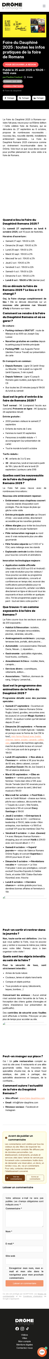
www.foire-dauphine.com (32, 1098)
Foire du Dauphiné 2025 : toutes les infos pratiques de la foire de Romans (24, 49)
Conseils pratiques (13, 86)
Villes (24, 1338)
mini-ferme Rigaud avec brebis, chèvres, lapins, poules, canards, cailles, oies (24, 739)
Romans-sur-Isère (13, 81)
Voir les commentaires (16, 1178)
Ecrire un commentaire (35, 1178)
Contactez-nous (24, 1348)
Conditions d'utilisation (33, 1296)
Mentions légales (24, 1344)
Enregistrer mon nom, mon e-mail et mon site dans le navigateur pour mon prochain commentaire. (26, 1273)
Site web (10, 1256)
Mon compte (24, 1341)
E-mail (10, 1243)
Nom (9, 1231)
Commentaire (14, 1208)
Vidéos (24, 1334)
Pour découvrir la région (20, 64)
